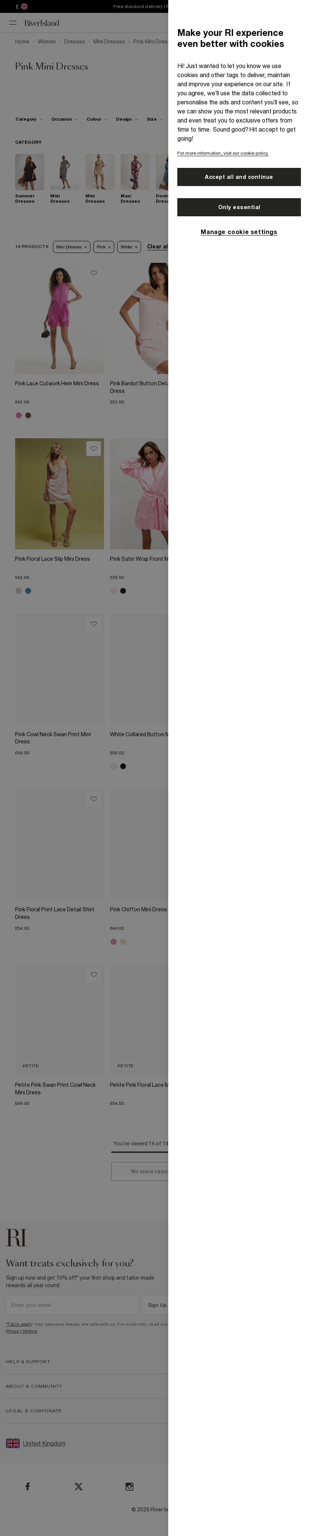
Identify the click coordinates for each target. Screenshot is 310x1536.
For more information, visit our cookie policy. (223, 153)
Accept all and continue (239, 177)
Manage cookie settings (239, 231)
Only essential (239, 207)
